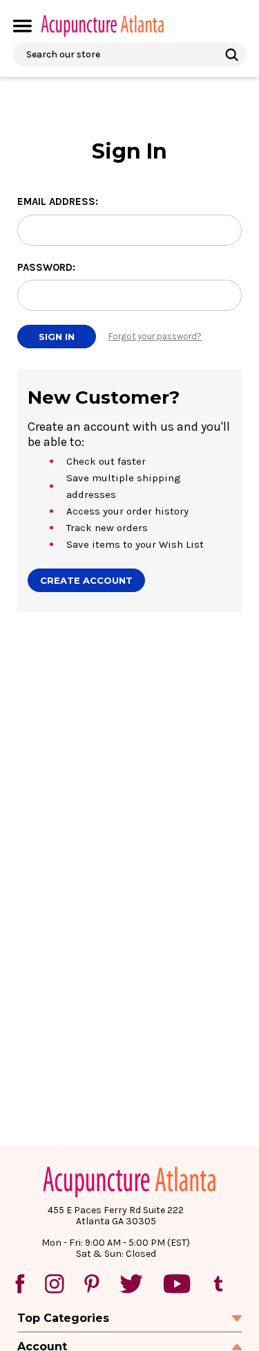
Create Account (86, 580)
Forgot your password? (155, 336)
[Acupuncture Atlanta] (101, 26)
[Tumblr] (218, 1284)
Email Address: (57, 201)
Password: (46, 267)
